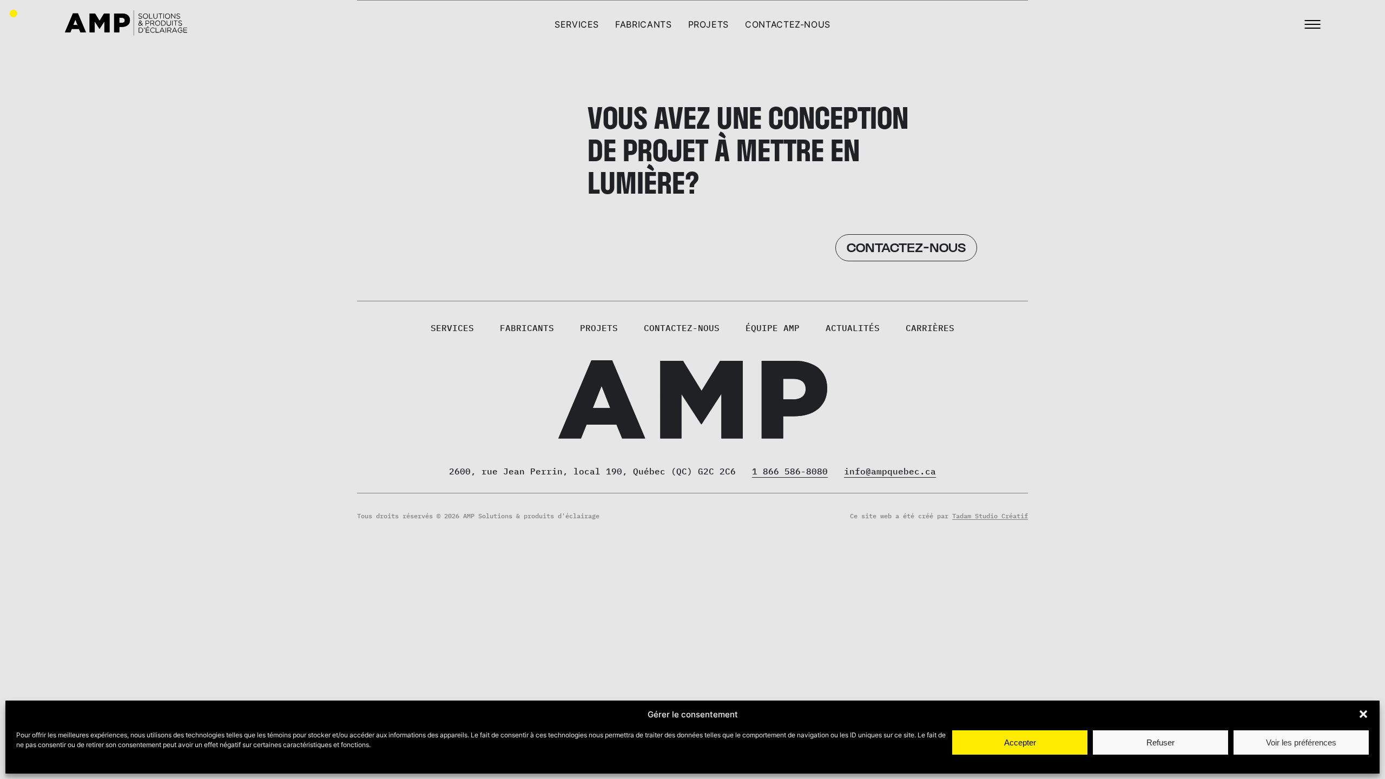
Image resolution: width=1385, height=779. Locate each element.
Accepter (1020, 742)
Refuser (1160, 742)
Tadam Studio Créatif (990, 516)
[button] (1363, 714)
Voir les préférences (1301, 742)
